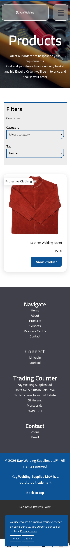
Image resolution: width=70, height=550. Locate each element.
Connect (35, 351)
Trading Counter (35, 378)
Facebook (35, 362)
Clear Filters (13, 118)
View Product (46, 262)
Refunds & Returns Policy (35, 507)
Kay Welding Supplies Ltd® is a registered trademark (35, 479)
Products (35, 40)
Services (35, 325)
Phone (35, 432)
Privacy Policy (28, 531)
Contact (35, 336)
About (35, 315)
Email (35, 437)
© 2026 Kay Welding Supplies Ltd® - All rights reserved (35, 463)
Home (35, 310)
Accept (15, 538)
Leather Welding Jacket (46, 243)
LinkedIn (35, 357)
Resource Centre (35, 331)
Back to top (35, 492)
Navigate (35, 304)
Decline (28, 538)
